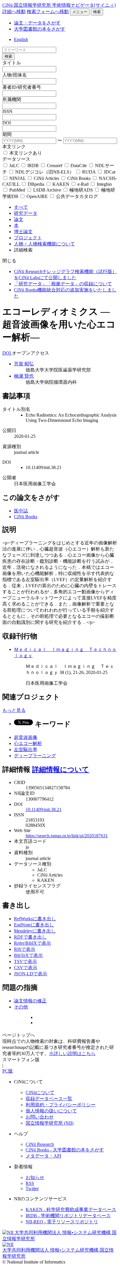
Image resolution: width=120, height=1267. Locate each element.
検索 (97, 12)
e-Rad (83, 184)
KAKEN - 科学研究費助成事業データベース (71, 1209)
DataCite (78, 165)
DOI (6, 122)
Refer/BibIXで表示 (32, 943)
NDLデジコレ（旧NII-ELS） (44, 171)
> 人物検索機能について (49, 243)
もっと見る (14, 710)
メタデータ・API (43, 1155)
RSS (30, 1183)
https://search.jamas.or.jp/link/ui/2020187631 (67, 835)
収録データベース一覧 (49, 1098)
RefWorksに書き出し (35, 918)
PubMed (17, 189)
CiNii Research (40, 1144)
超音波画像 (25, 737)
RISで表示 (24, 949)
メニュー (79, 12)
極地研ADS (81, 189)
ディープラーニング (35, 755)
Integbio (104, 184)
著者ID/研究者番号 (21, 87)
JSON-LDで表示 (30, 973)
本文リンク (14, 146)
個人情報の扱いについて (51, 1110)
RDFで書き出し (30, 937)
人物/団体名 (14, 74)
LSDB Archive (47, 189)
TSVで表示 (25, 961)
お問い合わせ (40, 1116)
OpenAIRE (37, 196)
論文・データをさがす (37, 22)
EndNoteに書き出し (34, 924)
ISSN (7, 111)
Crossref (54, 165)
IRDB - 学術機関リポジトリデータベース (68, 1215)
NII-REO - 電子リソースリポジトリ (62, 1221)
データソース (16, 159)
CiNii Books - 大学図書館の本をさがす (65, 1149)
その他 (21, 1006)
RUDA (89, 171)
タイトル (11, 62)
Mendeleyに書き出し (35, 930)
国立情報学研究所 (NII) (49, 1123)
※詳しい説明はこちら (72, 1053)
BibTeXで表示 (28, 955)
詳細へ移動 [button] (14, 11)
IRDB (33, 165)
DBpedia (36, 184)
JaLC (14, 165)
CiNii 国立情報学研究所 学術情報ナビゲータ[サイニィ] (59, 5)
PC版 (7, 1070)
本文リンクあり (25, 153)
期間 (7, 134)
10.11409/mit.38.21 (43, 809)
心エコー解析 (28, 743)
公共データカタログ (76, 196)
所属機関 (11, 99)
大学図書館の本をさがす (39, 28)
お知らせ (35, 1177)
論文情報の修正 (30, 1000)
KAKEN (60, 184)
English (21, 39)
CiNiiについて (40, 1092)
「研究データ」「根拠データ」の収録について (63, 283)
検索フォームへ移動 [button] (48, 11)
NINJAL (17, 178)
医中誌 (21, 510)
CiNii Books (79, 178)
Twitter (32, 1188)
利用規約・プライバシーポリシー (61, 1104)
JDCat (109, 171)
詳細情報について (60, 769)
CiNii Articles (46, 178)
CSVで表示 (25, 967)
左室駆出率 (25, 749)
